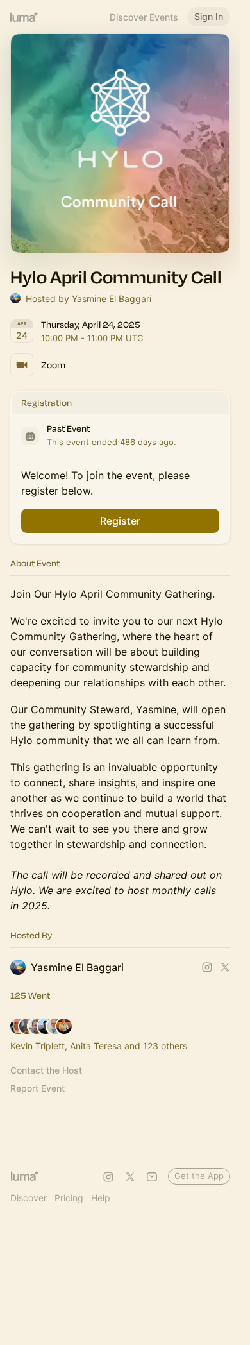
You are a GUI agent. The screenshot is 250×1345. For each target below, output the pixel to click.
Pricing (68, 1197)
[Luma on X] (130, 1177)
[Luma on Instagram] (108, 1177)
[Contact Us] (152, 1177)
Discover (28, 1197)
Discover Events (144, 17)
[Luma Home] (24, 17)
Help (100, 1197)
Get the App (199, 1176)
